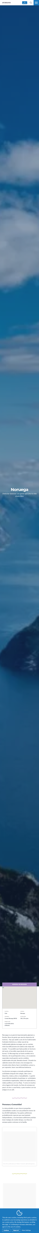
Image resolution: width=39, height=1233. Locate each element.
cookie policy (9, 1222)
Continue (6, 1230)
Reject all (16, 1230)
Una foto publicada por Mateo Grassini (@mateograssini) (19, 1163)
